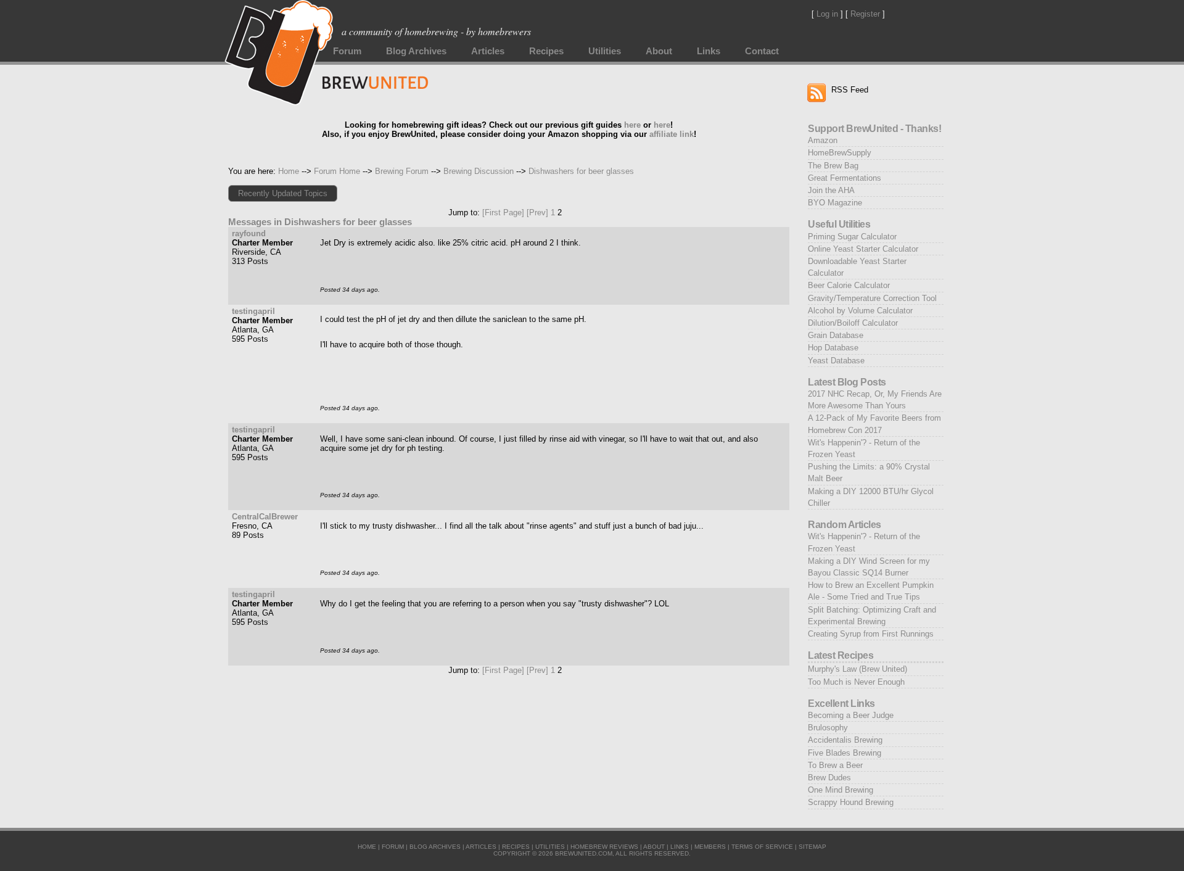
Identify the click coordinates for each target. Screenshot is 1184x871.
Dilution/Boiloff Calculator (853, 323)
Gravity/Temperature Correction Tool (872, 298)
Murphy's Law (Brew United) (857, 669)
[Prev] (537, 212)
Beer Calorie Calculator (849, 285)
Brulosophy (828, 727)
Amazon (822, 140)
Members (710, 846)
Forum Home (337, 171)
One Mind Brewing (840, 790)
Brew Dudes (829, 777)
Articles (487, 51)
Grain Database (835, 335)
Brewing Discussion (478, 171)
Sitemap (812, 846)
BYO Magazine (835, 202)
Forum (347, 51)
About (659, 51)
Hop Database (833, 347)
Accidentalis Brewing (845, 740)
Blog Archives (416, 51)
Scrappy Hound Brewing (851, 802)
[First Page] (503, 212)
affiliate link (671, 134)
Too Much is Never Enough (856, 682)
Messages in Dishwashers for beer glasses (320, 222)
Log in (827, 14)
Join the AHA (831, 190)
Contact (762, 51)
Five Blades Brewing (844, 752)
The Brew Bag (833, 165)
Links (708, 51)
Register (865, 14)
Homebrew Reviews (604, 846)
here (632, 125)
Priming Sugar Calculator (852, 236)
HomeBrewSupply (839, 152)
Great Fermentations (844, 178)
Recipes (546, 51)
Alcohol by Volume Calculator (860, 310)
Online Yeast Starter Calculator (863, 249)
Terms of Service (762, 846)
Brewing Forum (402, 171)
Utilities (604, 51)
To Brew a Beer (835, 765)
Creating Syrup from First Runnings (871, 633)
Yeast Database (836, 360)
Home (288, 171)
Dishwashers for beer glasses (581, 171)
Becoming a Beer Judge (851, 715)
